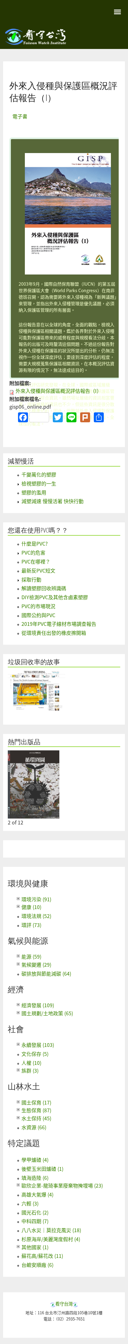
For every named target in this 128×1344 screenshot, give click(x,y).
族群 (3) (30, 1070)
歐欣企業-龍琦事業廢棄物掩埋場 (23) (62, 1185)
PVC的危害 (33, 552)
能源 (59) (31, 956)
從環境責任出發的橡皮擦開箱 (53, 632)
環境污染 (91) (36, 899)
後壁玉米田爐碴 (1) (42, 1168)
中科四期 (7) (34, 1221)
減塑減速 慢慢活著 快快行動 (52, 501)
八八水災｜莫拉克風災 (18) (51, 1230)
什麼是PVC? (34, 543)
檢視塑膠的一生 (38, 483)
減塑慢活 (21, 461)
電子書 (19, 116)
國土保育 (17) (36, 1102)
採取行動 (31, 579)
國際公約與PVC (38, 615)
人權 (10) (31, 1062)
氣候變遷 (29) (36, 964)
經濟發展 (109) (37, 1005)
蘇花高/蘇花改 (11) (42, 1255)
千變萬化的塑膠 (38, 474)
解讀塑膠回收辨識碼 (43, 588)
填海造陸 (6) (34, 1177)
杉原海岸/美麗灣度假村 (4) (50, 1239)
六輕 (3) (30, 1203)
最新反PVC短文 (38, 570)
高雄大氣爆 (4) (37, 1194)
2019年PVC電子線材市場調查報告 (58, 623)
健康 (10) (31, 907)
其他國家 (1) (34, 1247)
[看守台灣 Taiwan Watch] (35, 42)
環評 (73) (31, 925)
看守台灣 (64, 1303)
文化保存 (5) (34, 1053)
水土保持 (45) (36, 1118)
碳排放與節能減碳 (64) (46, 973)
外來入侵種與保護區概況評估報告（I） (59, 390)
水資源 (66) (33, 1127)
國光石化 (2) (34, 1212)
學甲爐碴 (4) (34, 1159)
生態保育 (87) (36, 1110)
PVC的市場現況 (38, 606)
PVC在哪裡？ (35, 561)
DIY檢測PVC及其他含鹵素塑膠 (54, 597)
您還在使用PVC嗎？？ (38, 530)
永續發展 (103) (37, 1044)
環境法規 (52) (36, 916)
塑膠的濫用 (33, 492)
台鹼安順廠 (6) (37, 1264)
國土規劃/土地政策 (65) (47, 1013)
